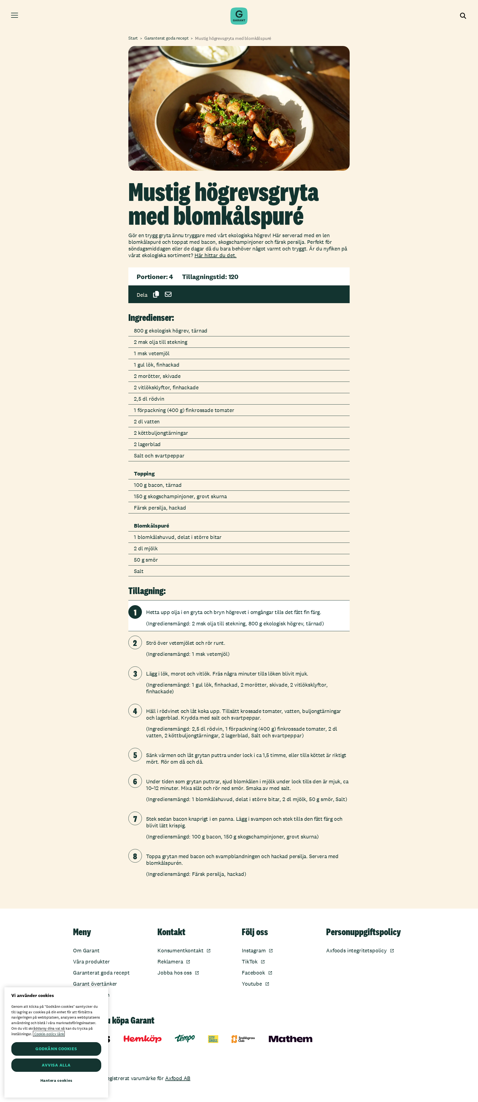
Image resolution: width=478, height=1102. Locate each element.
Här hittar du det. (215, 255)
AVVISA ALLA (56, 1065)
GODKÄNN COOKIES (56, 1048)
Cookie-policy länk (48, 1033)
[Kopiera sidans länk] (156, 294)
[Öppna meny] (15, 16)
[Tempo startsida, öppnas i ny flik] (185, 1038)
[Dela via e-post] (168, 294)
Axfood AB (177, 1078)
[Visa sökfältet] (462, 16)
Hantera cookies (56, 1080)
